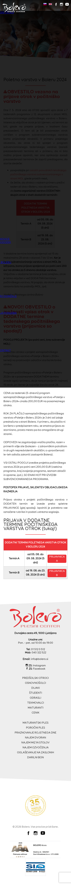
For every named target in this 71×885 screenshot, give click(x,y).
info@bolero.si (39, 659)
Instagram (39, 665)
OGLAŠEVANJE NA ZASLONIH (35, 752)
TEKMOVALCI (35, 702)
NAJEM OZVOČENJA (36, 747)
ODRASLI (35, 697)
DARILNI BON (35, 757)
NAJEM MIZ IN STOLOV (35, 742)
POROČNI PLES (35, 727)
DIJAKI (35, 687)
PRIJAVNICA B (57, 573)
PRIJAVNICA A (57, 558)
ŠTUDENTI (35, 692)
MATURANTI (35, 707)
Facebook (39, 668)
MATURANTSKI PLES (35, 722)
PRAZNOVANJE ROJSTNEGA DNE (35, 732)
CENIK (35, 712)
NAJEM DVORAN (35, 737)
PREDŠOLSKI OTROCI (35, 678)
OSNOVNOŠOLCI (35, 682)
